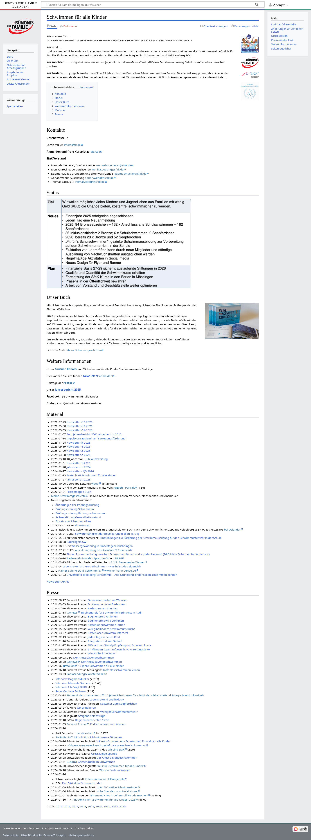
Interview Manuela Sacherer (73, 683)
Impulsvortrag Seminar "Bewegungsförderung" (97, 438)
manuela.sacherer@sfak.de (113, 165)
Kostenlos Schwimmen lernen (121, 670)
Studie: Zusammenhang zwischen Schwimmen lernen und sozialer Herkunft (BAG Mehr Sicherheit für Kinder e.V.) (138, 554)
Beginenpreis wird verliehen (106, 620)
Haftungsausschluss (81, 835)
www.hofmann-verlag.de (120, 570)
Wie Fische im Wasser (101, 653)
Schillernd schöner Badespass (106, 604)
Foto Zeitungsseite (138, 649)
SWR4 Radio (63, 737)
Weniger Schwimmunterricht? (119, 711)
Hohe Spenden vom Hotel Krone (116, 791)
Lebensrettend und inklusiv (106, 699)
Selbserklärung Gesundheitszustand (78, 517)
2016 (67, 806)
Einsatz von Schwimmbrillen (73, 521)
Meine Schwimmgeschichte (83, 350)
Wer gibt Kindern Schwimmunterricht (111, 629)
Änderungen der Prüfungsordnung (77, 505)
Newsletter (90, 376)
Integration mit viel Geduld (105, 641)
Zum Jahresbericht (78, 434)
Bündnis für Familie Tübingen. (20, 4)
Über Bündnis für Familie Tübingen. (43, 835)
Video (94, 483)
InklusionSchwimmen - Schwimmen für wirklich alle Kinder (133, 741)
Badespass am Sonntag (103, 608)
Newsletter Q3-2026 (80, 422)
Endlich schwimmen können (107, 724)
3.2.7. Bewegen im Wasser (128, 562)
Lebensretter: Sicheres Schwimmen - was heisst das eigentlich (101, 566)
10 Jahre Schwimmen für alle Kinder (101, 666)
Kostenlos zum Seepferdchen (118, 703)
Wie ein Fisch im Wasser (114, 770)
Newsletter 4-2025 (78, 446)
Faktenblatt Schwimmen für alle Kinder (91, 475)
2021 (106, 806)
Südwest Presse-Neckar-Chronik (87, 745)
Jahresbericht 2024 (79, 467)
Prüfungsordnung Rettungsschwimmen (80, 513)
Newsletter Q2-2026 (80, 426)
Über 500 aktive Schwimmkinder (117, 787)
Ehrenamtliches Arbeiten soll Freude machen (118, 795)
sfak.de (95, 151)
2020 (99, 806)
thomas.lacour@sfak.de (90, 181)
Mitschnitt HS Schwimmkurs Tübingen (98, 737)
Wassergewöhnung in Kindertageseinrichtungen (102, 546)
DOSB (70, 761)
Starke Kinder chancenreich (84, 695)
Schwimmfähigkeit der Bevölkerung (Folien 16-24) (107, 533)
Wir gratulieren (86, 707)
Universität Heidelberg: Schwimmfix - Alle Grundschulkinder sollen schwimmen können (122, 574)
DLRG (118, 558)
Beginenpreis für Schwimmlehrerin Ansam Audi (111, 612)
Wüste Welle (96, 674)
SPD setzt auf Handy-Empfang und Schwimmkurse (119, 645)
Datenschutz (10, 835)
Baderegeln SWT (77, 541)
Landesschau (85, 733)
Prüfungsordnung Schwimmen (74, 509)
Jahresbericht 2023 (79, 479)
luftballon (68, 666)
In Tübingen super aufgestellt (106, 649)
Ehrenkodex (82, 525)
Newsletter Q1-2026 (80, 430)
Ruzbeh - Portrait (124, 487)
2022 (114, 806)
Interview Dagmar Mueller (72, 679)
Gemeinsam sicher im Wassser (107, 600)
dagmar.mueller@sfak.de (130, 173)
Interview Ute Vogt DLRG (71, 687)
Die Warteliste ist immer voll (130, 745)
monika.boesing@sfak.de (107, 169)
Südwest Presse (76, 724)
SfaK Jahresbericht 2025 (106, 434)
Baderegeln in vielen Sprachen (86, 558)
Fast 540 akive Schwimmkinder (82, 783)
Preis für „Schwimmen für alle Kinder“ (120, 766)
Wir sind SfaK (116, 749)
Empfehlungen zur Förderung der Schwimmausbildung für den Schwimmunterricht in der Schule (161, 538)
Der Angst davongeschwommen (93, 657)
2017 (75, 806)
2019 (91, 806)
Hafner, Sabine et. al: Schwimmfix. (79, 570)
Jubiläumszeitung (97, 459)
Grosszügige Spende (104, 753)
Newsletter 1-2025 (78, 463)
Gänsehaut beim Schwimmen (96, 761)
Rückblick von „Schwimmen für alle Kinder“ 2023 (104, 799)
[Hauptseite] (20, 27)
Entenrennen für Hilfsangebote (105, 779)
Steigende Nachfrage (91, 716)
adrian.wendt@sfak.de (99, 177)
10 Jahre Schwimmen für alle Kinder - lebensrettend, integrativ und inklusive (153, 695)
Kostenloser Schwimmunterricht (108, 633)
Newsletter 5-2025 (78, 442)
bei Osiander (232, 529)
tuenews (72, 612)
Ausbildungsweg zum (102, 550)
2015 (59, 806)
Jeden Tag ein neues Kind (104, 637)
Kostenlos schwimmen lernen (106, 624)
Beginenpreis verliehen (103, 616)
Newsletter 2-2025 (78, 455)
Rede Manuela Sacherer (70, 691)
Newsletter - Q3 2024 (80, 471)
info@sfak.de (72, 145)
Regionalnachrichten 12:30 (92, 720)
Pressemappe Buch (79, 491)
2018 (83, 806)
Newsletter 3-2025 (78, 450)
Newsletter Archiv (58, 581)
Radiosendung (76, 674)
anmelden (105, 376)
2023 (122, 806)
